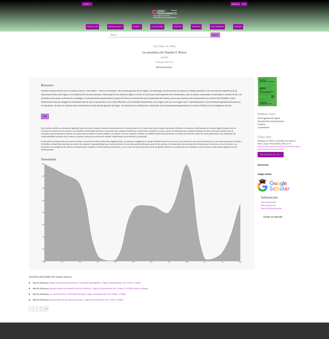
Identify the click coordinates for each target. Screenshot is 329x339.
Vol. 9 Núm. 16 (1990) (164, 46)
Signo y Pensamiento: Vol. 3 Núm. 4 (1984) (106, 294)
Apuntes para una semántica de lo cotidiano (71, 288)
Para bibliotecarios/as (271, 208)
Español (87, 4)
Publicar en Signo (114, 27)
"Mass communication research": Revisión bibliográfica (75, 283)
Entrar (244, 4)
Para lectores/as (268, 202)
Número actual (92, 27)
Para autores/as (268, 205)
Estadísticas (196, 27)
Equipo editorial (157, 27)
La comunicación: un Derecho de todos (68, 294)
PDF (45, 116)
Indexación (178, 27)
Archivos (136, 27)
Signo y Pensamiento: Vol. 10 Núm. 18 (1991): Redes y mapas (120, 288)
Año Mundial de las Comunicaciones (67, 300)
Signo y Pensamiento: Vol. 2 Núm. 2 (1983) (104, 300)
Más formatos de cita (270, 154)
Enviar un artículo (272, 216)
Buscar (215, 35)
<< (31, 309)
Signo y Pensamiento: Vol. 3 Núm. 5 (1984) (121, 283)
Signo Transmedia (217, 27)
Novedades (238, 27)
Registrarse (236, 4)
